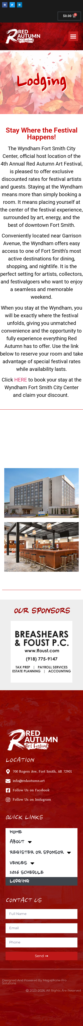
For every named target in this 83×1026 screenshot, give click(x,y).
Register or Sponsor (37, 852)
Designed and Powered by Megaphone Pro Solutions (34, 981)
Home (16, 832)
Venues (18, 863)
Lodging (19, 881)
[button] (4, 4)
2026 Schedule (27, 873)
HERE (20, 380)
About (17, 842)
